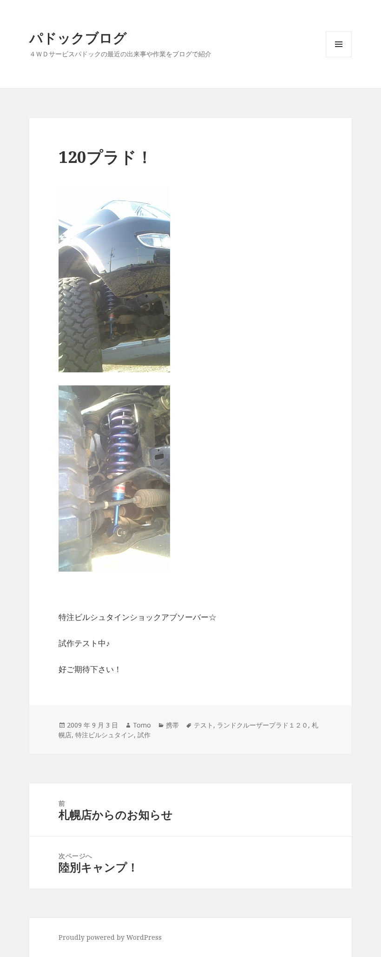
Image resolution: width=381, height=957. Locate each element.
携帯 (172, 725)
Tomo (142, 725)
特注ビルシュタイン (104, 734)
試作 (144, 734)
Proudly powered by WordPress (110, 937)
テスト (203, 725)
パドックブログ (78, 37)
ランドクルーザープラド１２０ (262, 725)
